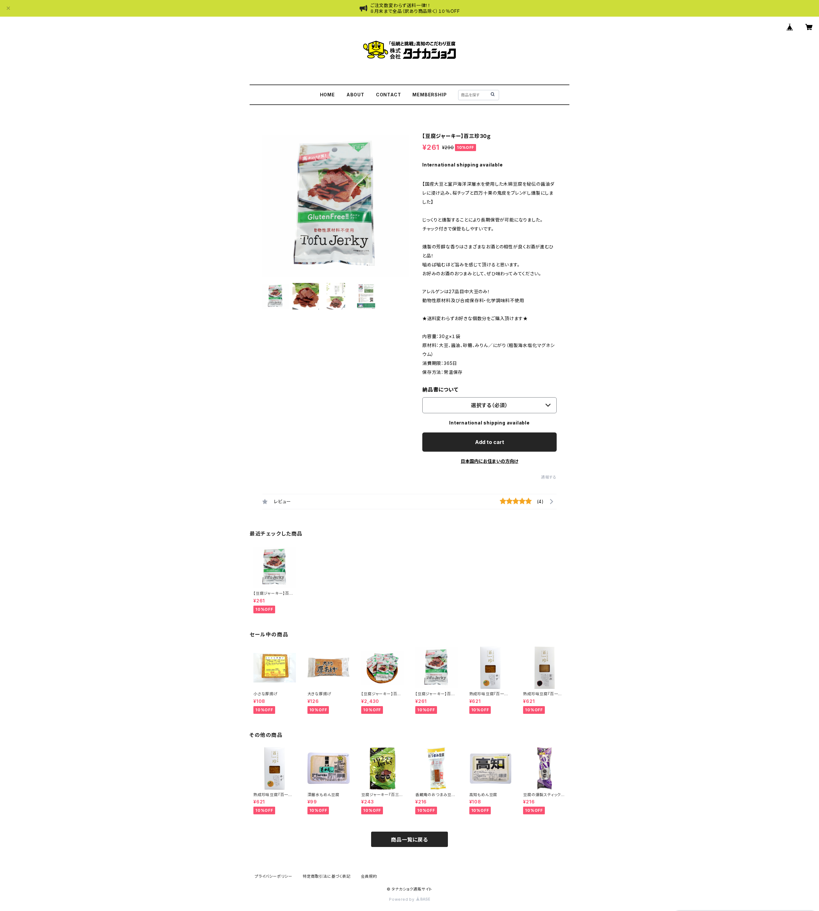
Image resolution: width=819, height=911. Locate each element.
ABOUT (355, 94)
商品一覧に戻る (409, 839)
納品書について (440, 389)
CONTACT (388, 94)
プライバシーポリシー (273, 876)
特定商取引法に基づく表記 (327, 876)
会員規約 (369, 876)
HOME (327, 94)
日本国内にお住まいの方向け (489, 461)
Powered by (402, 899)
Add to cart (489, 442)
